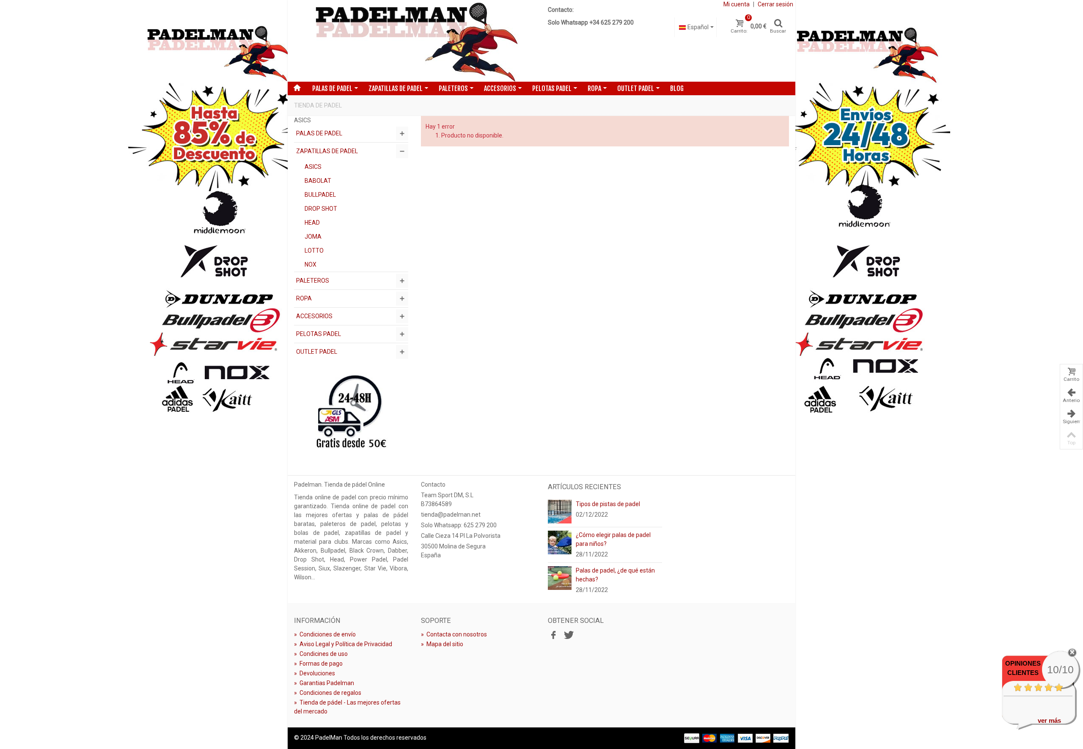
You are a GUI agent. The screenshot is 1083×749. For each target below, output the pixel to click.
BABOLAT (318, 180)
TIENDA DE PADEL (318, 105)
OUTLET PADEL (635, 88)
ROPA (594, 88)
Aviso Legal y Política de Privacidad (343, 644)
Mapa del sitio (442, 644)
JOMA (313, 236)
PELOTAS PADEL (552, 88)
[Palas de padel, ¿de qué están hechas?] (560, 577)
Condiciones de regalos (327, 692)
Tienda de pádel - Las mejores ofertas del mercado (347, 707)
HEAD (312, 222)
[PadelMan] (415, 41)
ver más (1049, 720)
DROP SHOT (321, 208)
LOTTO (314, 250)
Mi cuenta (736, 4)
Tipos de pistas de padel (608, 504)
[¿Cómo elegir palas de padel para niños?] (560, 542)
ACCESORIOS (500, 88)
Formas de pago (318, 663)
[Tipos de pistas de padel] (560, 511)
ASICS (313, 166)
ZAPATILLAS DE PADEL (395, 88)
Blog (677, 88)
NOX (310, 264)
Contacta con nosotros (454, 634)
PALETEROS (453, 88)
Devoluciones (314, 673)
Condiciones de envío (325, 634)
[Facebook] (553, 635)
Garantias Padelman (324, 683)
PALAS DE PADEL (332, 88)
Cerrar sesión (775, 4)
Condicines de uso (321, 653)
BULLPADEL (320, 194)
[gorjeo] (567, 635)
